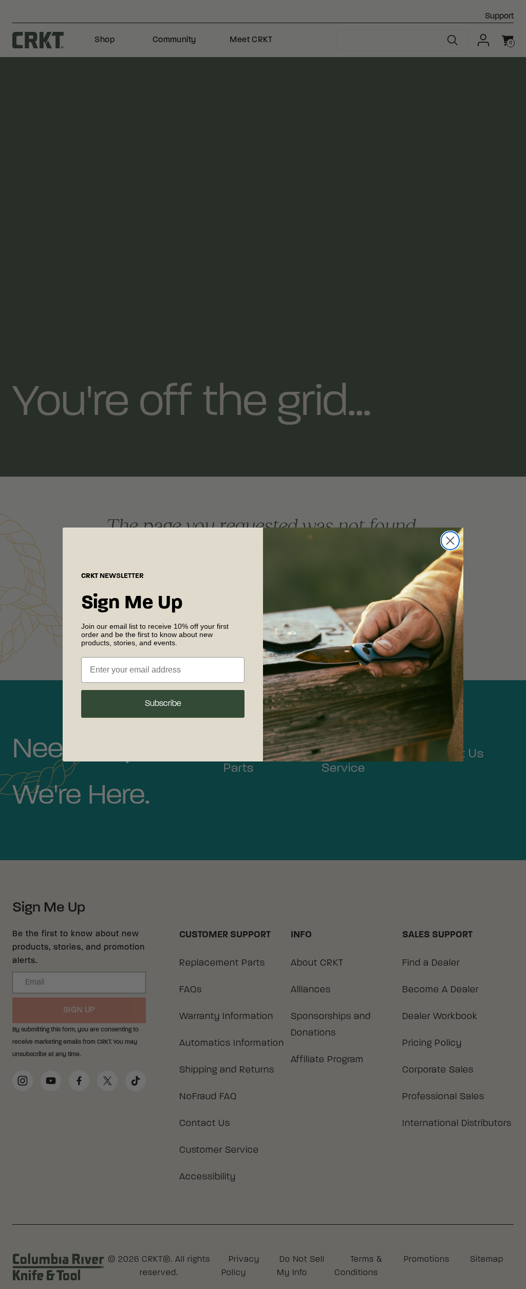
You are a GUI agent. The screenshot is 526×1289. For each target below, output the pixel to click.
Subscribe (163, 704)
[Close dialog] (450, 541)
